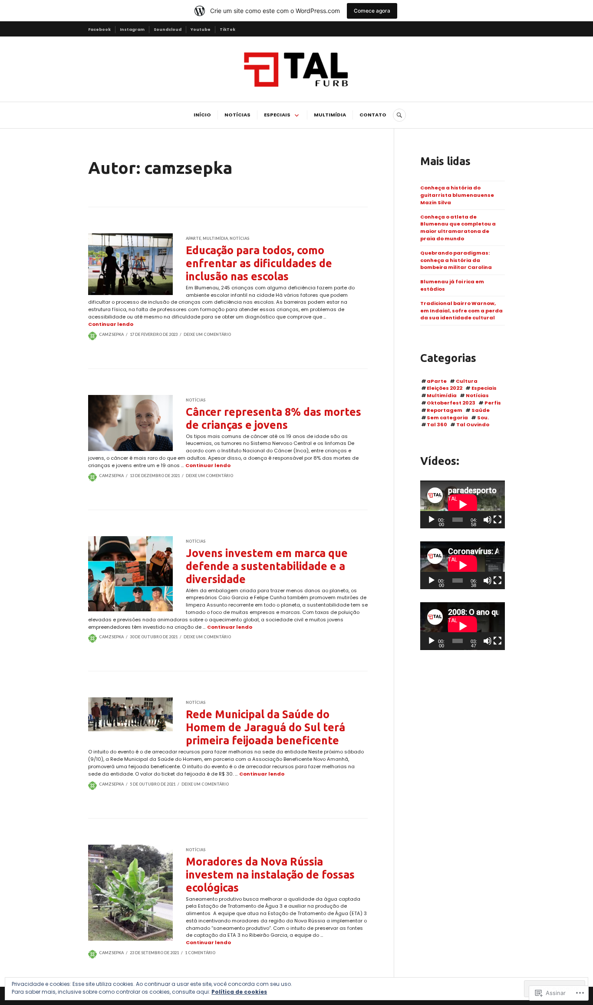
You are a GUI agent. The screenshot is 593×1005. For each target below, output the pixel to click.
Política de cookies (239, 991)
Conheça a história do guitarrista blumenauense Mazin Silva (457, 195)
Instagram (132, 29)
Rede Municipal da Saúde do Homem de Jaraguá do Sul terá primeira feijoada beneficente (265, 727)
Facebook (99, 29)
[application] (462, 504)
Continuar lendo (110, 324)
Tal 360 (437, 424)
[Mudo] (487, 519)
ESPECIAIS (277, 114)
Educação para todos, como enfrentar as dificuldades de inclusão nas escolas (259, 263)
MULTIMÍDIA (330, 114)
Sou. (483, 417)
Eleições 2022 (444, 388)
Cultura (467, 381)
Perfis (492, 402)
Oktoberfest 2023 (451, 402)
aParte (193, 238)
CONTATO (372, 114)
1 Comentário (200, 952)
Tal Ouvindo (472, 424)
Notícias (239, 238)
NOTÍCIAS (237, 114)
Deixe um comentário (207, 334)
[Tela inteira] (497, 519)
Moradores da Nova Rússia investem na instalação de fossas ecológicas (270, 875)
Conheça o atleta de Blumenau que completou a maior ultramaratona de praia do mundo (458, 227)
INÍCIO (202, 114)
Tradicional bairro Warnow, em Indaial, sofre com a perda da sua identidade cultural (461, 311)
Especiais (484, 388)
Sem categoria (447, 417)
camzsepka (111, 334)
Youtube (201, 29)
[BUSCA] (399, 115)
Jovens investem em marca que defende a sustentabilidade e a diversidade (267, 566)
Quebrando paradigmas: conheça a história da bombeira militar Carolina (456, 260)
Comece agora (372, 10)
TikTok (227, 29)
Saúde (480, 410)
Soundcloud (167, 29)
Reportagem (444, 410)
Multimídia (215, 238)
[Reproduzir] (431, 519)
